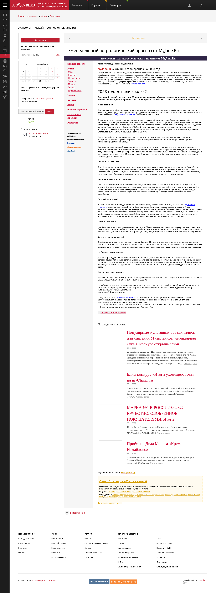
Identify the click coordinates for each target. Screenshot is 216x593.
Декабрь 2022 (44, 64)
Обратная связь (59, 557)
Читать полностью (139, 84)
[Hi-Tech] (5, 45)
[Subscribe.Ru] (23, 5)
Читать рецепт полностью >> (110, 503)
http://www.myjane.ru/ (44, 98)
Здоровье (72, 81)
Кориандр (169, 495)
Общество (161, 557)
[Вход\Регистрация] (189, 5)
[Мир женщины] (5, 40)
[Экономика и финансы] (5, 92)
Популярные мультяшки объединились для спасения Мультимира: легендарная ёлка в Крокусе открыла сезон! (161, 338)
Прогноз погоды (164, 543)
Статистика (29, 129)
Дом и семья (162, 562)
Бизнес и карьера (126, 552)
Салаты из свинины (141, 492)
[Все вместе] (5, 14)
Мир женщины (124, 548)
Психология (74, 77)
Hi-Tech (121, 562)
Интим (71, 84)
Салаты (111, 492)
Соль (106, 497)
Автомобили (123, 538)
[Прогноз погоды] (5, 71)
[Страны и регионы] (5, 81)
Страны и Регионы (165, 552)
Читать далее (190, 363)
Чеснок (190, 495)
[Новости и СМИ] (5, 61)
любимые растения (125, 297)
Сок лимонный (128, 497)
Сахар (138, 497)
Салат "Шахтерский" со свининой (123, 481)
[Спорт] (5, 76)
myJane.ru (104, 68)
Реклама (88, 538)
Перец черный (115, 497)
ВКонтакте (71, 143)
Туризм (121, 543)
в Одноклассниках (74, 147)
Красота (72, 74)
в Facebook (71, 151)
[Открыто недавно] (5, 20)
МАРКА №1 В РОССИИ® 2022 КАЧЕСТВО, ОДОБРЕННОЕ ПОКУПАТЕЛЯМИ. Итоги (155, 413)
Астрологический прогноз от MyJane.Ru (47, 28)
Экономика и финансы (128, 557)
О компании (57, 538)
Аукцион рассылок (93, 552)
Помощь (22, 552)
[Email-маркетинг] (5, 97)
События (88, 557)
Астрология (55, 16)
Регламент (23, 548)
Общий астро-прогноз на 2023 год (137, 68)
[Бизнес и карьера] (5, 30)
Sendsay (88, 548)
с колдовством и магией (123, 115)
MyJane (31, 121)
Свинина (115, 495)
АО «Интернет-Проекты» (43, 580)
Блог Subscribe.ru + (60, 543)
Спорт (159, 538)
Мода (70, 71)
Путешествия (74, 90)
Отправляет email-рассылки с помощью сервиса (52, 5)
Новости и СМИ (163, 548)
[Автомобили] (5, 25)
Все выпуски (138, 38)
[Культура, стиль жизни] (5, 56)
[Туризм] (5, 86)
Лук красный (140, 495)
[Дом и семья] (5, 35)
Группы (95, 5)
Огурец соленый (127, 495)
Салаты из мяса (124, 492)
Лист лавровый (180, 495)
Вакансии (55, 552)
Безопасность (58, 548)
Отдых (44, 16)
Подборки (115, 5)
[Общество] (5, 66)
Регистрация (24, 543)
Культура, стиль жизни (28, 16)
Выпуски (77, 5)
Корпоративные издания (96, 543)
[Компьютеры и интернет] (5, 50)
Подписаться (40, 40)
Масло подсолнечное (155, 495)
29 (40, 81)
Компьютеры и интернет (129, 566)
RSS (58, 54)
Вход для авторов (26, 538)
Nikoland (203, 580)
